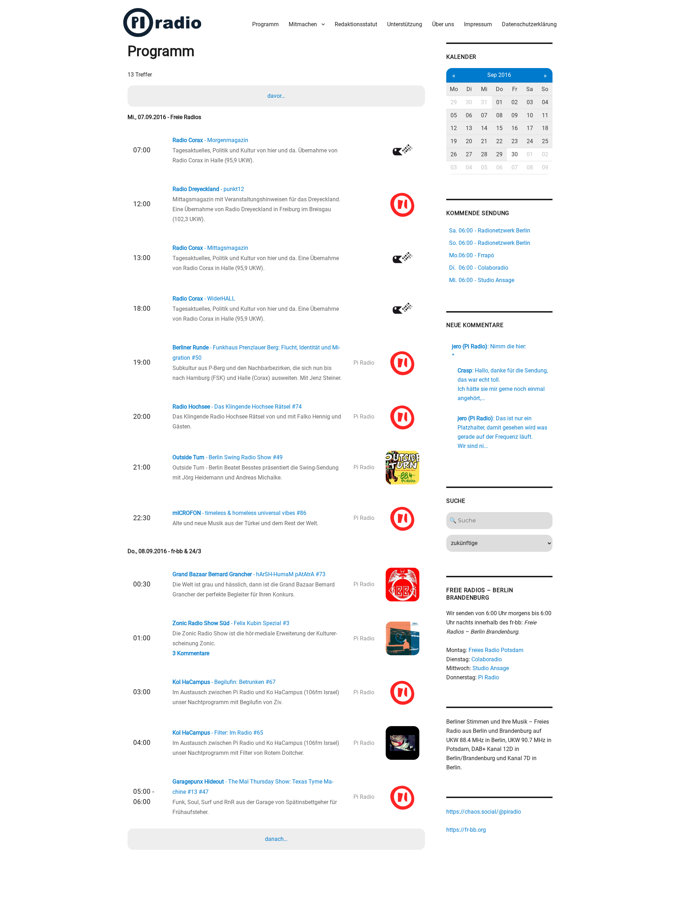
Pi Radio (488, 677)
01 (499, 102)
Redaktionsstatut (356, 24)
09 (514, 115)
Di (469, 89)
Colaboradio (486, 659)
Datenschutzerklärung (529, 24)
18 (545, 128)
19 (453, 141)
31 (484, 102)
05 (453, 115)
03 (530, 102)
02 (514, 102)
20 (469, 141)
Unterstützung (404, 24)
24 (530, 141)
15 (499, 128)
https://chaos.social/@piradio (483, 811)
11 (545, 115)
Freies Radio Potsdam (496, 650)
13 (469, 128)
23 (514, 141)
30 (469, 102)
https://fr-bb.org (466, 829)
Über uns (443, 24)
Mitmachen (303, 24)
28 (484, 154)
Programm (265, 24)
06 (469, 115)
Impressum (478, 24)
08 (499, 115)
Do (499, 89)
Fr (514, 89)
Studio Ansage (490, 668)
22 (499, 141)
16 (514, 128)
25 (545, 141)
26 (453, 154)
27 (469, 154)
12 (453, 128)
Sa (529, 89)
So (545, 89)
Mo (454, 89)
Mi (484, 89)
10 (530, 115)
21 (484, 141)
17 (530, 128)
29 (453, 102)
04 (545, 102)
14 (484, 128)
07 (484, 115)
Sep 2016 (499, 75)
